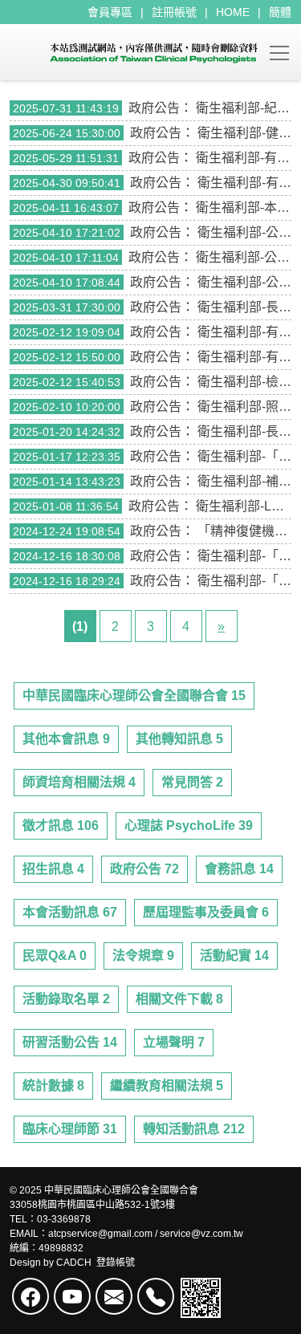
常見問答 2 (192, 782)
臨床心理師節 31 (69, 1129)
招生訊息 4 (53, 869)
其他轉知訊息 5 (179, 739)
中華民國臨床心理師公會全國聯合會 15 (134, 695)
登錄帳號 (115, 1262)
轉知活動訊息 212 (194, 1129)
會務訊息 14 (239, 869)
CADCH (74, 1262)
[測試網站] (134, 52)
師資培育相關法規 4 (79, 782)
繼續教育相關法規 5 (166, 1085)
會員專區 (109, 12)
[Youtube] (72, 1296)
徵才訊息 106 (60, 825)
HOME (233, 12)
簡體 (280, 12)
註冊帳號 (174, 12)
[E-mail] (114, 1296)
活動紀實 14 (234, 955)
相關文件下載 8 (179, 999)
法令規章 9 (143, 955)
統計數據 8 (53, 1085)
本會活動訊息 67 (69, 912)
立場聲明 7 (174, 1042)
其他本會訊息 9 (66, 739)
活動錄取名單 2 (66, 999)
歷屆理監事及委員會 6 (206, 912)
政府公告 (154, 108)
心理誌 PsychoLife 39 (188, 825)
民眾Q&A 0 (54, 955)
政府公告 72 (144, 869)
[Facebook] (30, 1296)
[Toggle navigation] (279, 52)
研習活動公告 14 (69, 1042)
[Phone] (155, 1296)
